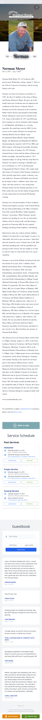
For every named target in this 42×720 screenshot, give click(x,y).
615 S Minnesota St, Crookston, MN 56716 (21, 457)
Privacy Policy (15, 711)
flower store (18, 412)
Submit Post (21, 550)
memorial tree (26, 409)
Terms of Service (26, 711)
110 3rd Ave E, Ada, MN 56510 (18, 500)
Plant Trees (30, 460)
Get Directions (12, 460)
